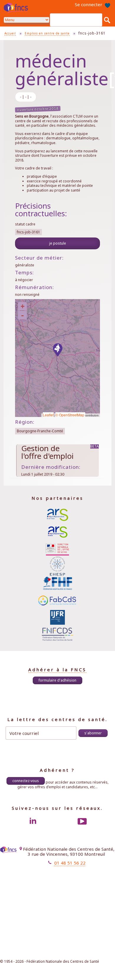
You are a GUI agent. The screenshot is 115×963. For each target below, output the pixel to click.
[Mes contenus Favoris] (107, 4)
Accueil (10, 33)
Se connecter (88, 4)
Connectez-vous (25, 780)
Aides (67, 883)
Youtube (82, 821)
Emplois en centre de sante (47, 33)
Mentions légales (57, 872)
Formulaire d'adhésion (57, 680)
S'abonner (93, 733)
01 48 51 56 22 (70, 863)
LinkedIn (33, 821)
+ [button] (22, 306)
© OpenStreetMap (70, 414)
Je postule (57, 243)
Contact (65, 877)
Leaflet (48, 414)
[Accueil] (17, 7)
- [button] (22, 315)
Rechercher (107, 19)
